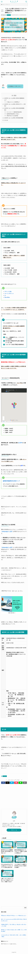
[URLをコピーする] (25, 783)
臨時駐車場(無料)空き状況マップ (11, 481)
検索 (25, 907)
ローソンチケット (9, 293)
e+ (5, 295)
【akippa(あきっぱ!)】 (7, 531)
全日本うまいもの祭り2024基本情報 (13, 117)
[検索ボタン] (26, 1)
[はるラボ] (14, 1)
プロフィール (14, 830)
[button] (3, 783)
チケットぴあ (8, 291)
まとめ (6, 120)
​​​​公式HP (20, 442)
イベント (4, 776)
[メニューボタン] (1, 1)
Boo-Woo (7, 297)
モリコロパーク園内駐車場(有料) (14, 112)
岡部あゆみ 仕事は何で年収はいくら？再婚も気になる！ (14, 915)
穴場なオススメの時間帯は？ (13, 102)
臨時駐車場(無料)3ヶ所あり (13, 113)
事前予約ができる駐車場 (12, 115)
